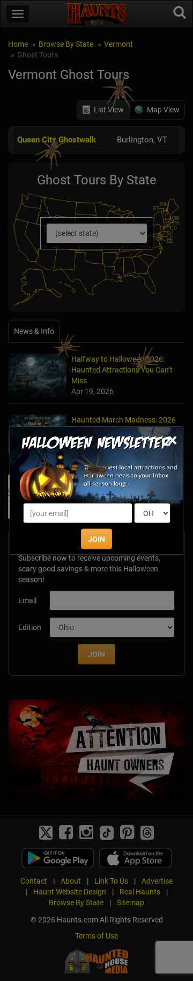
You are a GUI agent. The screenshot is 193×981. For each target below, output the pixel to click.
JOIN (96, 538)
